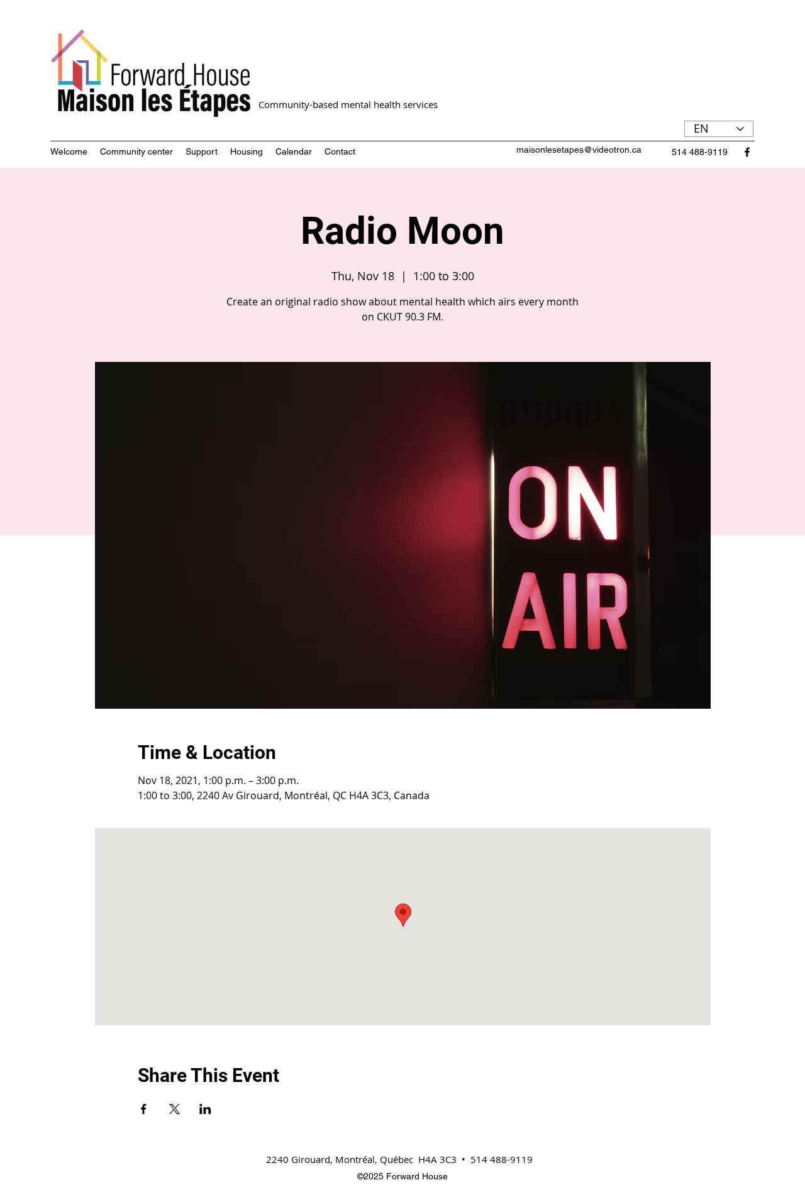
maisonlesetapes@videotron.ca (578, 150)
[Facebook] (747, 152)
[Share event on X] (174, 1109)
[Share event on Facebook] (144, 1109)
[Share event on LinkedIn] (205, 1109)
